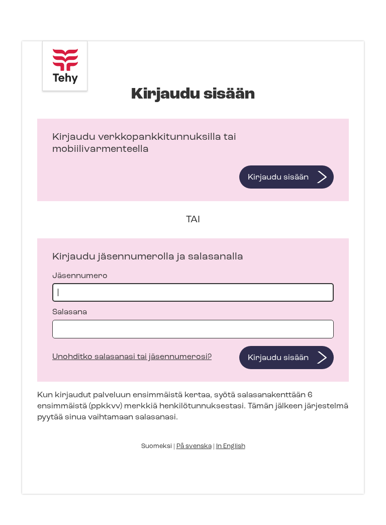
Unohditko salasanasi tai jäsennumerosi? (132, 357)
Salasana (69, 312)
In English (230, 446)
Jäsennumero (80, 276)
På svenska (194, 446)
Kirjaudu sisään (278, 177)
